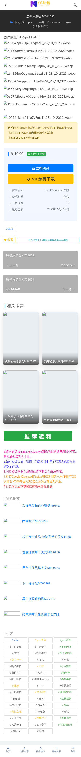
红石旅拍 (16, 705)
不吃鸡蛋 (66, 646)
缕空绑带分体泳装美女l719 (40, 614)
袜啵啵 (41, 711)
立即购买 (42, 168)
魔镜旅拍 (56, 751)
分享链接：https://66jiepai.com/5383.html (49, 240)
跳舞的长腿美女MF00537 (20, 361)
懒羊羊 (66, 672)
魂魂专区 (41, 724)
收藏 (10, 239)
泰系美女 (66, 679)
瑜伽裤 (16, 698)
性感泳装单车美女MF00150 (41, 552)
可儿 (41, 659)
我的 (73, 751)
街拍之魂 (16, 711)
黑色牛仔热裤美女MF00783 (41, 568)
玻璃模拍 (41, 692)
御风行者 (16, 672)
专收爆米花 (41, 26)
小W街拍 (66, 666)
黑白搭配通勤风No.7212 (38, 599)
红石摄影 (66, 698)
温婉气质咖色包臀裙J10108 (41, 505)
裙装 (66, 711)
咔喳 (66, 659)
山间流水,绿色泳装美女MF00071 (19, 418)
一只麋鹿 (16, 646)
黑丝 (41, 731)
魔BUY (16, 731)
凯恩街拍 (41, 653)
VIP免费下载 (43, 179)
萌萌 (66, 705)
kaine (16, 640)
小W (41, 666)
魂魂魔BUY (66, 724)
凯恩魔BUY (66, 653)
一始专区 (41, 646)
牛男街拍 (66, 685)
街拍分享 (24, 751)
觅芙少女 (16, 718)
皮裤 (41, 698)
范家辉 (41, 705)
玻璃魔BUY (66, 692)
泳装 (16, 685)
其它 (10, 229)
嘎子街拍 (16, 666)
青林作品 (66, 718)
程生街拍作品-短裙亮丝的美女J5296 (47, 536)
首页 (8, 751)
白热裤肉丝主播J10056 (58, 420)
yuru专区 (41, 640)
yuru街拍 (66, 640)
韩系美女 (16, 724)
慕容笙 (41, 672)
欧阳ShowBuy (41, 679)
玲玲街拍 (16, 692)
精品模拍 (40, 751)
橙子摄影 (16, 679)
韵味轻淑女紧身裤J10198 (59, 361)
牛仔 (41, 685)
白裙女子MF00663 (34, 521)
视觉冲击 (41, 718)
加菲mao (16, 659)
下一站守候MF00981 (36, 583)
